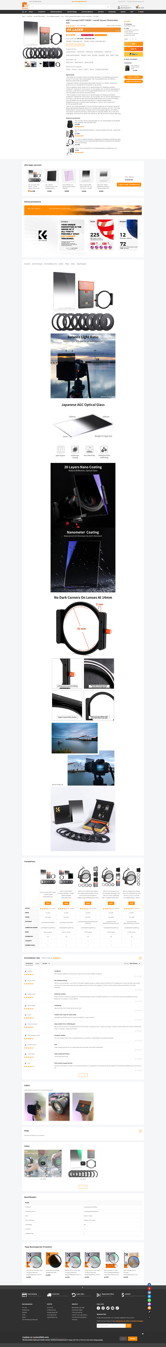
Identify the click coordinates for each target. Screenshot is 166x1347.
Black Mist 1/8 (89, 62)
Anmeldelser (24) (50, 264)
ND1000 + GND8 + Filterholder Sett (94, 41)
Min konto (50, 1307)
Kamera (101, 12)
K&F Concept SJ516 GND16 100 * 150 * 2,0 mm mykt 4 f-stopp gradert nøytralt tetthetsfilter (86, 186)
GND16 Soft (80, 52)
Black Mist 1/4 (79, 62)
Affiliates (74, 1319)
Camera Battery (87, 12)
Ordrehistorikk (51, 1310)
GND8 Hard (89, 52)
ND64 (112, 55)
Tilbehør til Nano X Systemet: (74, 66)
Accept (132, 1338)
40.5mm (74, 69)
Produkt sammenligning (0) (135, 1)
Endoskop (112, 12)
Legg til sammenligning (133, 81)
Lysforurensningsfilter (73, 55)
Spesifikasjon (81, 264)
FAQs (67, 264)
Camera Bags (72, 12)
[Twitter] (108, 1308)
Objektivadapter (56, 12)
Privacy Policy (98, 1340)
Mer (131, 12)
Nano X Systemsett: (80, 38)
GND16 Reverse (71, 52)
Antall (126, 39)
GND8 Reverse (98, 52)
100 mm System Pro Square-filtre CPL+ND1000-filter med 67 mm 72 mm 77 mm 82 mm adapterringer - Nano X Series (131, 895)
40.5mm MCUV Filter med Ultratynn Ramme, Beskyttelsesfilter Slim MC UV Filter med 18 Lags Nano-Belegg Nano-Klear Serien (34, 1273)
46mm (86, 69)
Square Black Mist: (71, 59)
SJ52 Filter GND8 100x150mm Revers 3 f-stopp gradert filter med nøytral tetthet (103, 186)
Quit (123, 1338)
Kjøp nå (133, 49)
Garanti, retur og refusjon (79, 1315)
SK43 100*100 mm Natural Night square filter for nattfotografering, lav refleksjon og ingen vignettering (69, 186)
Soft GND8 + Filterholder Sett (75, 44)
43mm (81, 69)
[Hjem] (25, 5)
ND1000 (83, 55)
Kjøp (133, 44)
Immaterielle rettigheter (79, 1317)
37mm (68, 69)
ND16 (89, 55)
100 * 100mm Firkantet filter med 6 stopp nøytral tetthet (51, 186)
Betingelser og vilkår (78, 1307)
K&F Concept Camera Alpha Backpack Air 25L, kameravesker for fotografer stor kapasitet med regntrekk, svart (97, 121)
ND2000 (94, 55)
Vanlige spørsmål (52, 1312)
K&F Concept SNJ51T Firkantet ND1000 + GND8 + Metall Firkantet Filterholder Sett (66, 894)
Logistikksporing (52, 1317)
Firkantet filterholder (101, 69)
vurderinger (81, 25)
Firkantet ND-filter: (71, 49)
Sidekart (24, 1312)
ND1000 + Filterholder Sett (74, 41)
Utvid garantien (51, 1315)
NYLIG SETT (121, 1)
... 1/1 (83, 1187)
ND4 (107, 55)
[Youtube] (112, 1308)
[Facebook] (98, 1308)
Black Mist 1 (69, 62)
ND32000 (102, 55)
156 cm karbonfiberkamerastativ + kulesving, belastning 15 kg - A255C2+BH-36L (98, 131)
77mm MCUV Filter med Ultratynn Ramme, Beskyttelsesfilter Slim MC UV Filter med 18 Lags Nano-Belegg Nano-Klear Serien (93, 1273)
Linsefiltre (41, 12)
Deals (142, 12)
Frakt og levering (77, 1312)
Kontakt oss (25, 1310)
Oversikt (27, 264)
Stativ (31, 12)
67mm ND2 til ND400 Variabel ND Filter (52, 1271)
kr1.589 (135, 70)
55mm (92, 69)
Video (73, 264)
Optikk (123, 12)
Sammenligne (37, 264)
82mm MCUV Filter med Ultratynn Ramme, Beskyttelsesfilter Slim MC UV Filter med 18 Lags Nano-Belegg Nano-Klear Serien (73, 1273)
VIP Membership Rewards (30, 1319)
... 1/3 (83, 1075)
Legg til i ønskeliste (134, 77)
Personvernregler (77, 1310)
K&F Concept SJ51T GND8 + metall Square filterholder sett (48, 894)
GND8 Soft (108, 52)
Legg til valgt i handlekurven (129, 184)
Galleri (61, 264)
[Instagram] (103, 1308)
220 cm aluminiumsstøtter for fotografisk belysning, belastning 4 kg (96, 148)
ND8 (117, 55)
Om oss (24, 1307)
